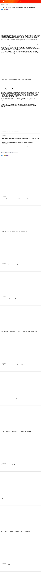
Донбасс (2, 152)
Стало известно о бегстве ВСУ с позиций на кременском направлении (15, 264)
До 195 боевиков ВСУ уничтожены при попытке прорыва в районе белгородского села (19, 331)
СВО (7, 135)
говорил (19, 52)
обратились (19, 98)
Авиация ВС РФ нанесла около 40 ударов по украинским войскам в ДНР (16, 431)
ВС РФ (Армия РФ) (8, 152)
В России (7, 4)
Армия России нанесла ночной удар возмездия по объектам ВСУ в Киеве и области (20, 138)
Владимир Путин (15, 152)
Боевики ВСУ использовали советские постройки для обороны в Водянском (19, 145)
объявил (10, 94)
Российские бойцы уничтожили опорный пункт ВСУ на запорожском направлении (18, 364)
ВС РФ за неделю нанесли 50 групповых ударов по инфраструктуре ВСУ (16, 198)
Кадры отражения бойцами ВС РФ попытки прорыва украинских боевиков (16, 498)
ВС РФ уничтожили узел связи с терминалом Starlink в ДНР (13, 298)
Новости (4, 4)
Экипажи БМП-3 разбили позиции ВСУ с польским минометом (14, 231)
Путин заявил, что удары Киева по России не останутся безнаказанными (16, 79)
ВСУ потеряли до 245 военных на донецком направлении (12, 564)
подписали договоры (14, 105)
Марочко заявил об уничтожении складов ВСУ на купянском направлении (16, 398)
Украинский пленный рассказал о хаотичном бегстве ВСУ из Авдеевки (15, 531)
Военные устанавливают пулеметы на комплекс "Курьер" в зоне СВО (17, 142)
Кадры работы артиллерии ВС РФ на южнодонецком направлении (14, 464)
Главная (2, 4)
